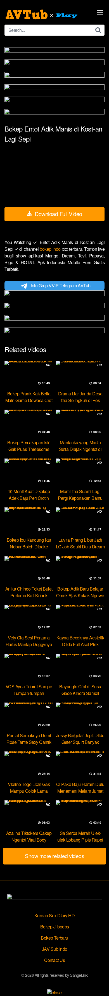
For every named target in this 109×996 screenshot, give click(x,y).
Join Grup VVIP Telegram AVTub (60, 285)
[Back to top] (99, 983)
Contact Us (54, 960)
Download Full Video (57, 214)
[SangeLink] (42, 14)
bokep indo (50, 249)
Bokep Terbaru (54, 938)
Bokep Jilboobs (54, 926)
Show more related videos (54, 855)
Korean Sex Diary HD (54, 915)
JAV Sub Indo (54, 949)
